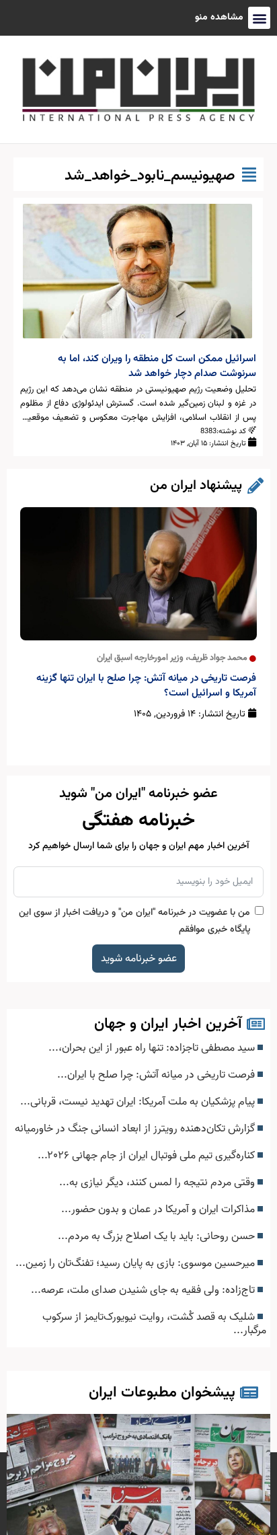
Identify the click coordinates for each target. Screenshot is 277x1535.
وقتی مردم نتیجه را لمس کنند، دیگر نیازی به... (158, 1182)
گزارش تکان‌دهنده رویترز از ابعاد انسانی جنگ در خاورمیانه (136, 1128)
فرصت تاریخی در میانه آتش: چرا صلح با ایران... (157, 1075)
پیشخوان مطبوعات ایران (162, 1393)
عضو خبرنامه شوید (139, 958)
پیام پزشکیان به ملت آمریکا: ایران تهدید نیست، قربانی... (139, 1102)
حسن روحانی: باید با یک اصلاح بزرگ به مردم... (158, 1236)
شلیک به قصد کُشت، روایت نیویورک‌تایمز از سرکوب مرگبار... (154, 1323)
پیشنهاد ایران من (196, 485)
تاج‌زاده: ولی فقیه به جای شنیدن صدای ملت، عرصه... (144, 1290)
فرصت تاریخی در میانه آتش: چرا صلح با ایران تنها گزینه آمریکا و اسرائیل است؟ (146, 686)
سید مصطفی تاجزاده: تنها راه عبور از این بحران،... (153, 1048)
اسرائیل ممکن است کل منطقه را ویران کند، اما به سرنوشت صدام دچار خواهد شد (157, 366)
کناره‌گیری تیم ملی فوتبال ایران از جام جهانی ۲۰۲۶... (148, 1155)
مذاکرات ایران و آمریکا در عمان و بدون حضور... (159, 1209)
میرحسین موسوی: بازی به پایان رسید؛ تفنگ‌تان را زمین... (136, 1263)
